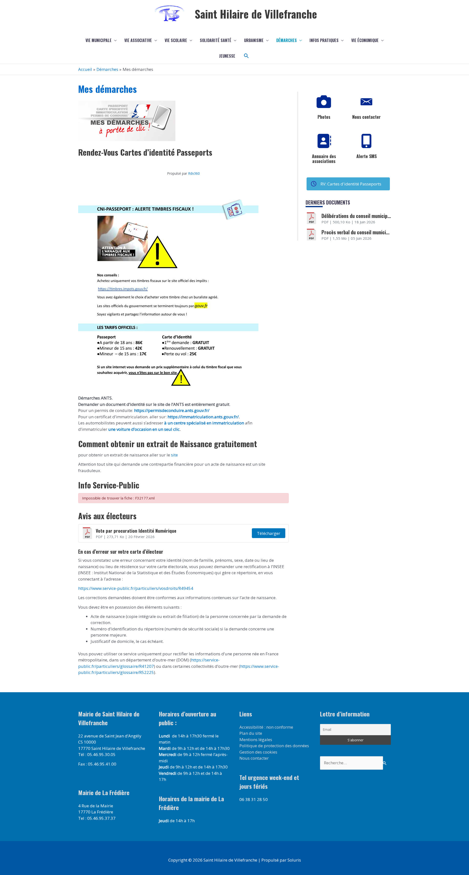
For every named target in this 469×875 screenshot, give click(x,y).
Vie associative (138, 40)
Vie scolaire (176, 40)
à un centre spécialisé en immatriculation (204, 423)
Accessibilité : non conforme (266, 727)
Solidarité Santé (215, 40)
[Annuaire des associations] (324, 141)
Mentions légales (255, 739)
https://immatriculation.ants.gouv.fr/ (203, 417)
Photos (324, 117)
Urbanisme (254, 40)
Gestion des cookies (258, 752)
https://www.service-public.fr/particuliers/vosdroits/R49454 (135, 588)
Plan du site (250, 733)
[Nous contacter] (366, 102)
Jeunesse (227, 56)
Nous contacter (366, 117)
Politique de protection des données (274, 745)
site (174, 455)
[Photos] (324, 102)
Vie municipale (98, 40)
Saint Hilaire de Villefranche (256, 14)
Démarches (286, 40)
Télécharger (268, 533)
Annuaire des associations (324, 158)
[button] (246, 56)
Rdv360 (194, 173)
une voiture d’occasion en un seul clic (144, 429)
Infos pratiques (324, 40)
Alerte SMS (366, 156)
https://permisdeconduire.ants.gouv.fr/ (171, 410)
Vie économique (365, 40)
